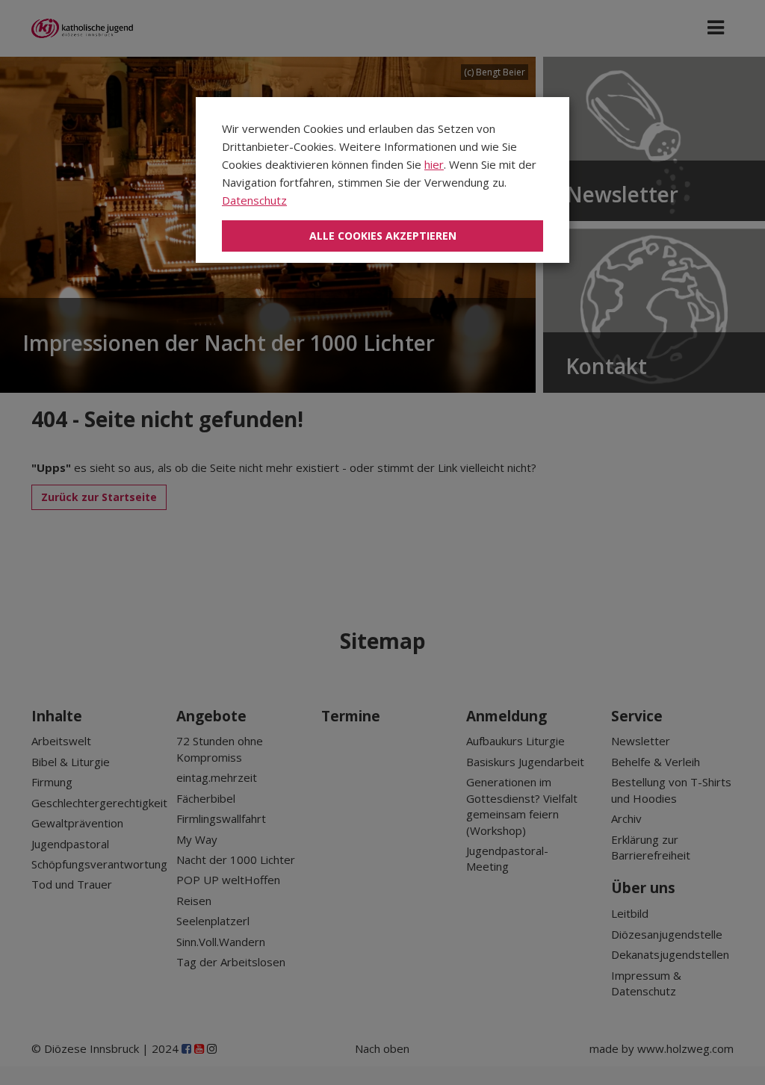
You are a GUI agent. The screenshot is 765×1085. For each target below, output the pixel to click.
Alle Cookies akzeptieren (382, 235)
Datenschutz (254, 200)
